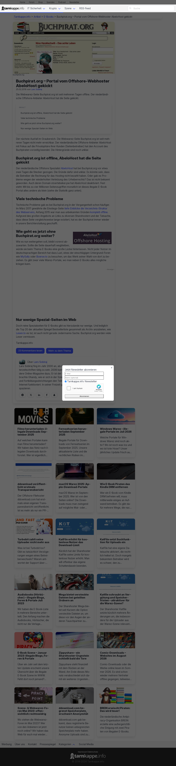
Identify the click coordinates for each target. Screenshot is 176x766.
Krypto (53, 8)
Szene (68, 8)
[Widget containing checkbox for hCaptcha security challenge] (84, 388)
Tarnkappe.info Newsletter (82, 381)
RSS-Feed (85, 8)
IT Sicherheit (34, 8)
